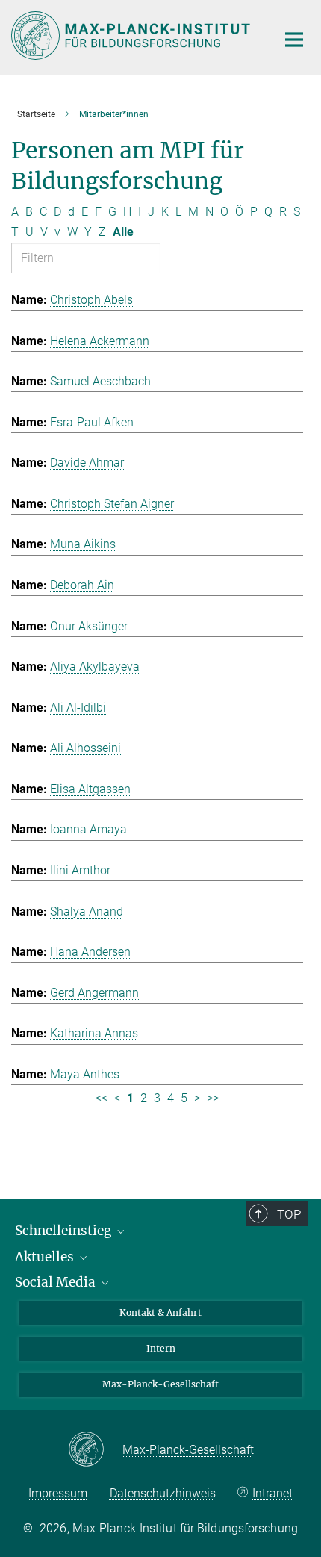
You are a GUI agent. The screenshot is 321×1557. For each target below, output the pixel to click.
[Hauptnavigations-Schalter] (294, 40)
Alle (123, 232)
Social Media (57, 1282)
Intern (160, 1348)
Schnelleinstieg (64, 1230)
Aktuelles (46, 1256)
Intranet (272, 1493)
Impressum (57, 1493)
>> (213, 1098)
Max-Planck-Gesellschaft (160, 1384)
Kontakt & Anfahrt (160, 1312)
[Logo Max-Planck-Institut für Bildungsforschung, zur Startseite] (132, 35)
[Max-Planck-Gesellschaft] (95, 1450)
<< (101, 1098)
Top (289, 1214)
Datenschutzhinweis (163, 1493)
